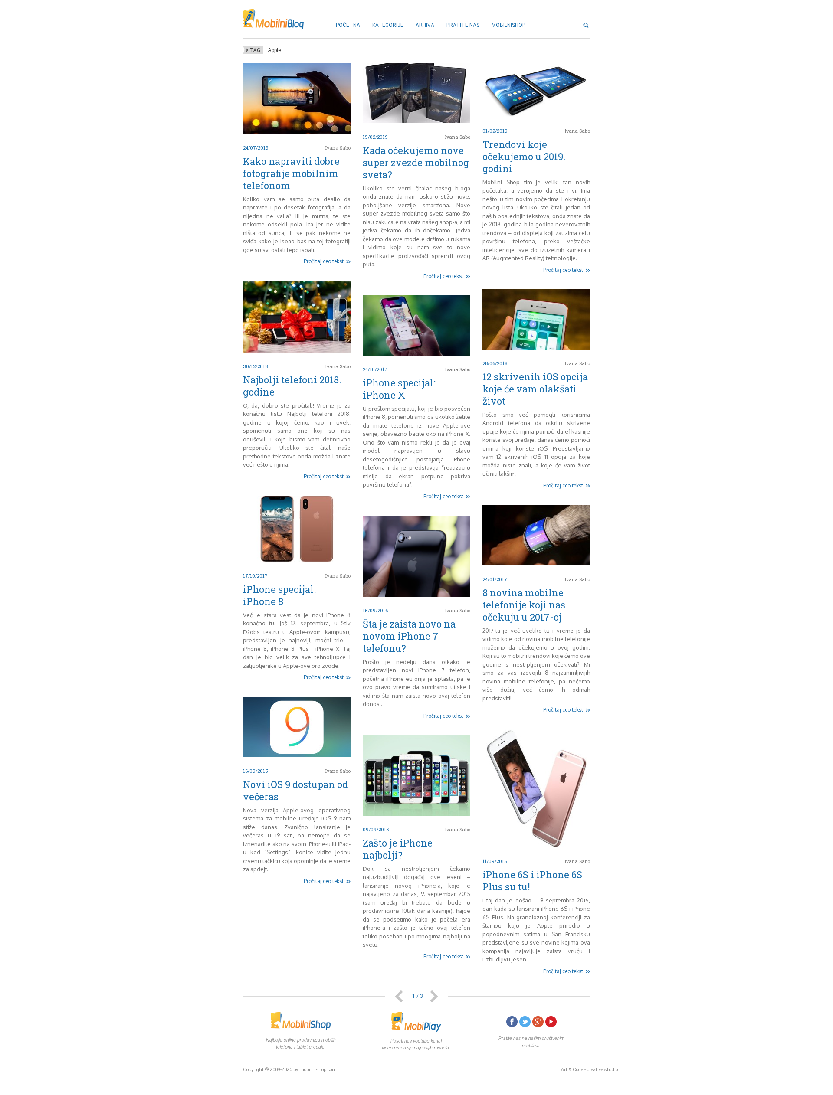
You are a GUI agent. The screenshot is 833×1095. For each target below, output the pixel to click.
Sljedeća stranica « (434, 996)
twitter (525, 1021)
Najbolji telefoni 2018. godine (292, 385)
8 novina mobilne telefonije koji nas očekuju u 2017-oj (523, 604)
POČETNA (348, 25)
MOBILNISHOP (508, 25)
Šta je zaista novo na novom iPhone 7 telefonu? (409, 636)
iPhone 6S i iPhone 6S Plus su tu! (532, 880)
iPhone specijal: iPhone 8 (279, 595)
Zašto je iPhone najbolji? (398, 849)
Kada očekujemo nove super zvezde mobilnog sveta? (416, 162)
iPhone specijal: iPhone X (399, 388)
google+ (538, 1021)
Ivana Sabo (338, 147)
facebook (512, 1021)
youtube (551, 1021)
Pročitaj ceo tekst (324, 261)
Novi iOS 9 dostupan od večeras (295, 790)
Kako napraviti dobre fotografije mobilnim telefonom (291, 173)
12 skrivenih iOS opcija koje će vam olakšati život (535, 388)
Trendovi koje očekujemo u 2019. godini (524, 156)
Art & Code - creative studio (589, 1069)
